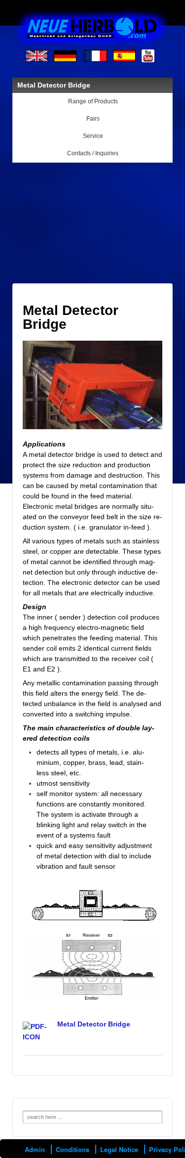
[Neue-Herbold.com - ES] (124, 55)
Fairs (93, 118)
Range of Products (93, 101)
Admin (35, 1149)
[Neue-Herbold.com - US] (36, 55)
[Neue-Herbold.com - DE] (65, 55)
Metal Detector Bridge (93, 1024)
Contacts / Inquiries (92, 153)
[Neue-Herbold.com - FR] (95, 55)
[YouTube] (148, 55)
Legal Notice (119, 1149)
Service (93, 136)
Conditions (72, 1149)
